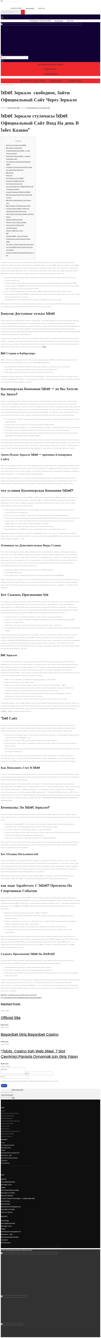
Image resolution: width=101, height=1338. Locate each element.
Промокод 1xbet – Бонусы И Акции (17, 236)
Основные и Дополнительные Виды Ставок (19, 167)
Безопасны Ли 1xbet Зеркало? (15, 181)
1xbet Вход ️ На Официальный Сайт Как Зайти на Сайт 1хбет (19, 995)
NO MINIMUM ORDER (50, 74)
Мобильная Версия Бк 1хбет (14, 220)
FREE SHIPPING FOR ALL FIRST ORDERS (50, 64)
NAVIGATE (4, 1216)
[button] (45, 15)
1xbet (44, 347)
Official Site (11, 1017)
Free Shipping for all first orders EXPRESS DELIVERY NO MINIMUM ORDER (50, 81)
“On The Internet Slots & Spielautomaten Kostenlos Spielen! (21, 998)
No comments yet (43, 108)
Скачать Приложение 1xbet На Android (18, 192)
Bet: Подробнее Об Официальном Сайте (18, 206)
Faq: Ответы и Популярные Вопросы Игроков (20, 214)
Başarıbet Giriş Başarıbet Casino (29, 1034)
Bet (7, 233)
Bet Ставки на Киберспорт (14, 148)
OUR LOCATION (17, 1090)
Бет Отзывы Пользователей (14, 184)
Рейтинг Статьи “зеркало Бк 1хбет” (16, 222)
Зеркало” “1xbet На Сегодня (14, 231)
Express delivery (50, 69)
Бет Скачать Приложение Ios (14, 170)
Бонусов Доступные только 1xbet (16, 145)
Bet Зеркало (10, 173)
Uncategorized (32, 108)
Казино (8, 217)
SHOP (2, 1175)
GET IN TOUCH (7, 1095)
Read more (4, 1025)
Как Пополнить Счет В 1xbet (15, 178)
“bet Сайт (9, 175)
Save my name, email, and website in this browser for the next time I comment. (30, 1081)
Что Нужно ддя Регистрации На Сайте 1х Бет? (20, 244)
